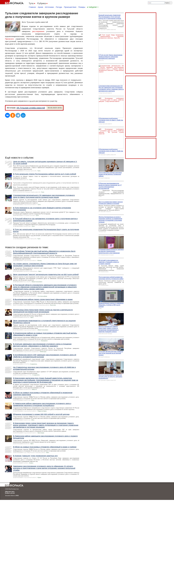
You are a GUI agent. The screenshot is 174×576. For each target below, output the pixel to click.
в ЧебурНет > (92, 7)
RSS (17, 495)
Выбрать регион (10, 493)
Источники (49, 7)
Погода (59, 7)
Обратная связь (9, 491)
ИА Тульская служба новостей (31, 108)
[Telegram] (18, 115)
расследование (38, 31)
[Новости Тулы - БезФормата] (12, 2)
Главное (32, 7)
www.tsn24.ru (12, 32)
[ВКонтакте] (7, 115)
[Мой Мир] (23, 115)
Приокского (9, 39)
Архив (40, 7)
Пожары (81, 7)
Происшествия (70, 7)
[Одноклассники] (12, 115)
